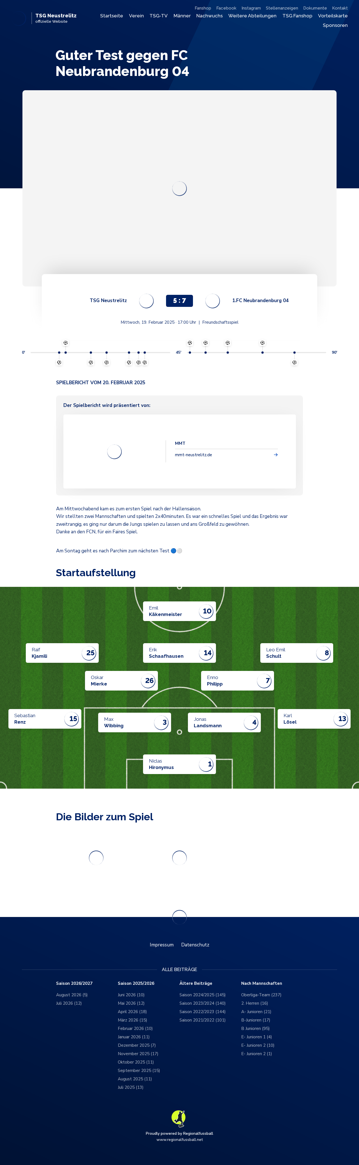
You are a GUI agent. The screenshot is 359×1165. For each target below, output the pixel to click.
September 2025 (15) (139, 1070)
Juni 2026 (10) (131, 995)
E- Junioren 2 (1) (256, 1054)
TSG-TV (158, 15)
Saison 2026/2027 (74, 983)
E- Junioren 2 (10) (258, 1045)
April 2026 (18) (132, 1012)
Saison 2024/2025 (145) (203, 995)
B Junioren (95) (255, 1028)
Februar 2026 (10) (135, 1028)
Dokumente (315, 8)
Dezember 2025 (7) (137, 1045)
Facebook (226, 8)
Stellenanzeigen (282, 8)
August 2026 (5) (72, 995)
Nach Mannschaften (261, 983)
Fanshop (203, 8)
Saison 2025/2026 (136, 983)
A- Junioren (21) (256, 1012)
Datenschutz (195, 945)
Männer (182, 15)
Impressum (162, 945)
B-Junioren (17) (255, 1020)
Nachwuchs (209, 15)
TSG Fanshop (297, 15)
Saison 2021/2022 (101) (203, 1020)
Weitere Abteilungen (252, 15)
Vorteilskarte (333, 15)
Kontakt (340, 8)
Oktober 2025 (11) (136, 1062)
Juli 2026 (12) (69, 1003)
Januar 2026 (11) (134, 1037)
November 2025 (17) (138, 1054)
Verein (136, 15)
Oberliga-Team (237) (261, 995)
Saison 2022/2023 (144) (203, 1012)
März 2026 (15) (132, 1020)
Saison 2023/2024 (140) (203, 1003)
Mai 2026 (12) (131, 1003)
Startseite (111, 15)
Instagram (251, 8)
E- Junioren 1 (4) (256, 1037)
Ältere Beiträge (196, 983)
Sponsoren (335, 25)
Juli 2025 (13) (131, 1087)
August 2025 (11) (135, 1079)
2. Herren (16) (254, 1003)
